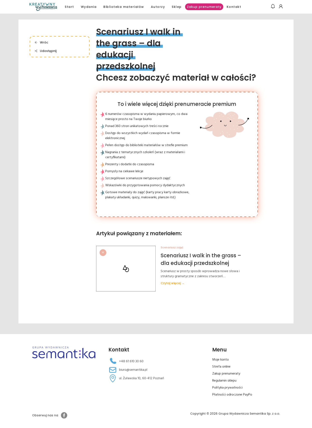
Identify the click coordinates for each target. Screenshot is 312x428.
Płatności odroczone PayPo (232, 394)
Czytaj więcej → (172, 283)
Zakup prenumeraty (204, 7)
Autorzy (158, 7)
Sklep (177, 7)
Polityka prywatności (227, 387)
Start (69, 7)
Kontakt (234, 7)
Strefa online (221, 366)
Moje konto (220, 359)
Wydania (89, 7)
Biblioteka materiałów (123, 7)
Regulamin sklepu (224, 380)
